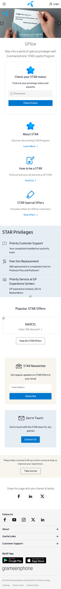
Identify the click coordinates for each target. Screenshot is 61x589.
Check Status (31, 103)
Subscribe (30, 396)
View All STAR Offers (30, 340)
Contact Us (30, 439)
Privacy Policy (33, 585)
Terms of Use (18, 585)
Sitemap (6, 585)
